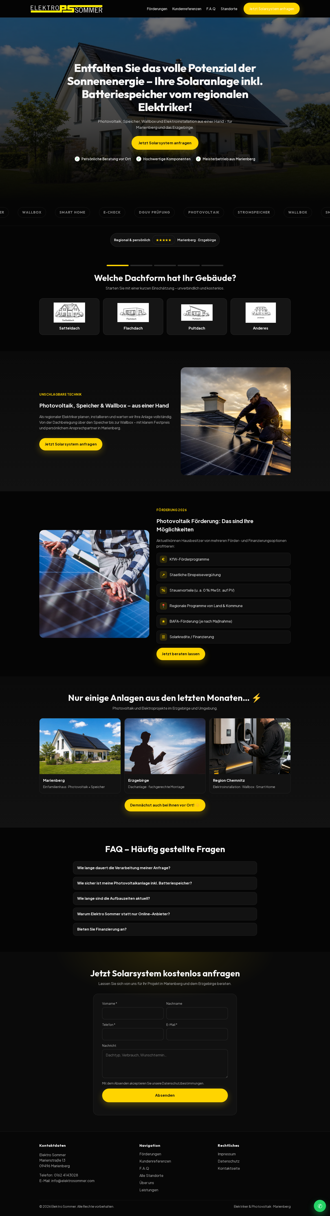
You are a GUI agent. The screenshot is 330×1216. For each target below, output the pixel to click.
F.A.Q (211, 9)
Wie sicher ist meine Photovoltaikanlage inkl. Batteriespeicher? (134, 883)
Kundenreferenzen (186, 9)
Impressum (227, 1153)
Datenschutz (229, 1161)
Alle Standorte (151, 1175)
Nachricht (109, 1045)
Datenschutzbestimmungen (182, 1083)
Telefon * (108, 1025)
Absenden (165, 1095)
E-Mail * (171, 1025)
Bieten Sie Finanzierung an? (102, 929)
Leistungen (148, 1189)
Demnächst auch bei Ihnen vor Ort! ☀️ (165, 805)
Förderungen (157, 9)
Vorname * (109, 1003)
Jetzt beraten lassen (181, 653)
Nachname (174, 1003)
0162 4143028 (66, 1175)
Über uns (146, 1182)
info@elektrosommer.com (73, 1180)
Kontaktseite (229, 1168)
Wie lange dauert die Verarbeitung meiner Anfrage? (123, 867)
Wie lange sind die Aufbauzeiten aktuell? (113, 898)
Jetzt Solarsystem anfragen (271, 9)
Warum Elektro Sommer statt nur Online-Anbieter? (123, 913)
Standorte (229, 9)
